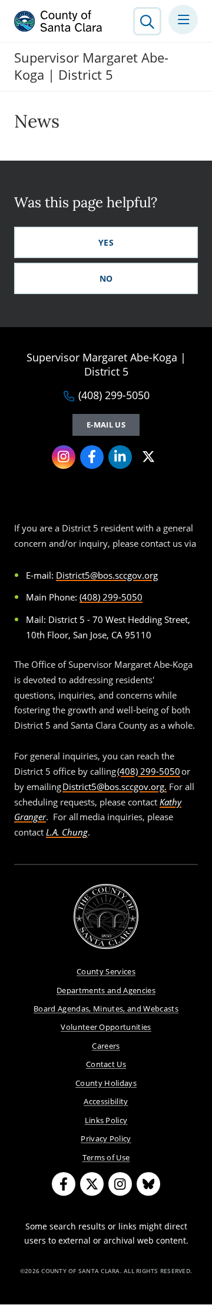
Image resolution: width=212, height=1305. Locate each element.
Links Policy (106, 1120)
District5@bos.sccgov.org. (114, 786)
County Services (106, 971)
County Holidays (106, 1083)
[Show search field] (147, 21)
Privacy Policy (106, 1138)
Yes (106, 242)
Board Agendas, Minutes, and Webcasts (106, 1008)
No (106, 278)
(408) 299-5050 (114, 396)
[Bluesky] (148, 1184)
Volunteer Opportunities (106, 1027)
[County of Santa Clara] (58, 21)
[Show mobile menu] (183, 19)
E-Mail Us (106, 424)
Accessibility (106, 1101)
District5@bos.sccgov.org (107, 575)
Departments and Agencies (106, 990)
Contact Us (106, 1064)
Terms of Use (106, 1157)
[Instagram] (63, 457)
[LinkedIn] (120, 457)
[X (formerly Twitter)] (148, 457)
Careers (106, 1045)
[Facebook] (92, 457)
